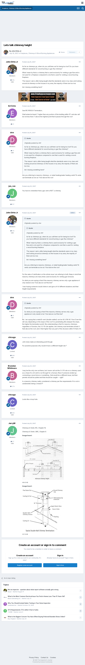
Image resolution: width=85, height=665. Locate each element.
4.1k (13, 80)
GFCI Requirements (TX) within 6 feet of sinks (23, 610)
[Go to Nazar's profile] (5, 590)
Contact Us (44, 657)
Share (62, 52)
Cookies (53, 657)
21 (13, 124)
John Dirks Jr (16, 51)
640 (13, 355)
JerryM (11, 423)
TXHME (10, 612)
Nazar (10, 592)
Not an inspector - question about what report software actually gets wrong (33, 589)
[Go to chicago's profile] (12, 344)
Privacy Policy (34, 657)
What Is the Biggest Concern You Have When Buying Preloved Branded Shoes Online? (36, 616)
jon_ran (11, 186)
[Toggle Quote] (25, 138)
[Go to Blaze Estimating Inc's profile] (5, 597)
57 (13, 441)
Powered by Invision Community (42, 662)
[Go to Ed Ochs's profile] (12, 113)
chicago (12, 337)
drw (12, 132)
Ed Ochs (12, 106)
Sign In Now (60, 565)
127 (13, 204)
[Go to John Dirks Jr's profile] (6, 52)
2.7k (13, 386)
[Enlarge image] (43, 459)
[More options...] (80, 62)
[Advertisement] (26, 27)
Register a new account (24, 565)
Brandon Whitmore (12, 367)
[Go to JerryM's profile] (12, 430)
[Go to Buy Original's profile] (5, 617)
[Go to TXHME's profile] (5, 611)
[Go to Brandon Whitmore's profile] (12, 375)
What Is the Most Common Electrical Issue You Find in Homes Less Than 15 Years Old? (36, 596)
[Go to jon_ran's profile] (12, 193)
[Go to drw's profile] (12, 140)
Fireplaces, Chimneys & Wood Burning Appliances (37, 53)
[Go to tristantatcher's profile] (5, 604)
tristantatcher (12, 605)
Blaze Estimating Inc (14, 598)
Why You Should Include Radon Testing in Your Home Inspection (29, 603)
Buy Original (12, 619)
